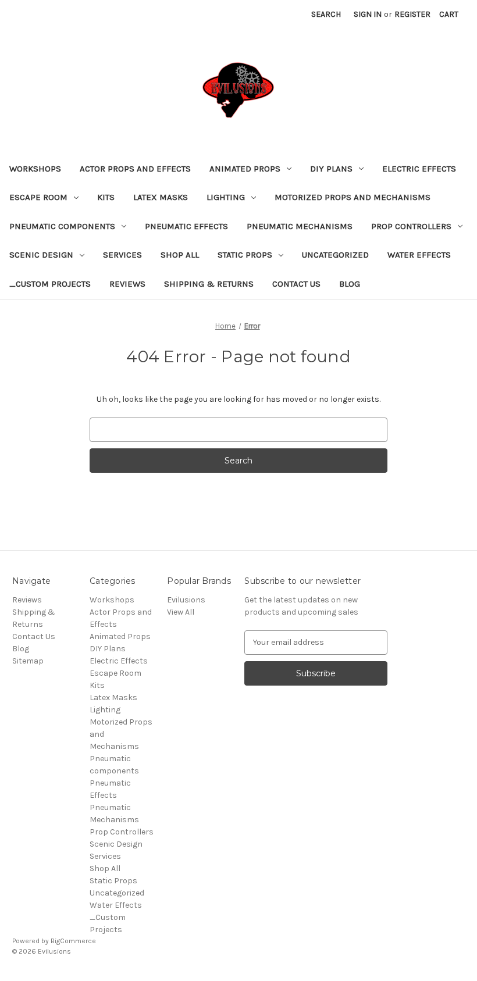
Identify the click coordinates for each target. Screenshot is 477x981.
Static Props (245, 254)
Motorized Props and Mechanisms (352, 197)
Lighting (226, 197)
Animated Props (244, 168)
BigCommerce (73, 941)
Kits (106, 197)
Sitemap (28, 661)
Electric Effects (419, 168)
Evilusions (186, 600)
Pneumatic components (62, 226)
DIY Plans (331, 168)
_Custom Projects (50, 284)
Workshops (35, 168)
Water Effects (419, 254)
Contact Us (296, 284)
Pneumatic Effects (186, 226)
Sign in (368, 14)
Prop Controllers (411, 226)
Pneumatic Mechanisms (300, 226)
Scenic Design (41, 254)
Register (412, 14)
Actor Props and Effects (135, 168)
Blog (349, 284)
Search (326, 14)
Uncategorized (335, 254)
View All (180, 612)
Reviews (127, 284)
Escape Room (38, 197)
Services (122, 254)
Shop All (180, 254)
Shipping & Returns (209, 284)
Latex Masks (160, 197)
